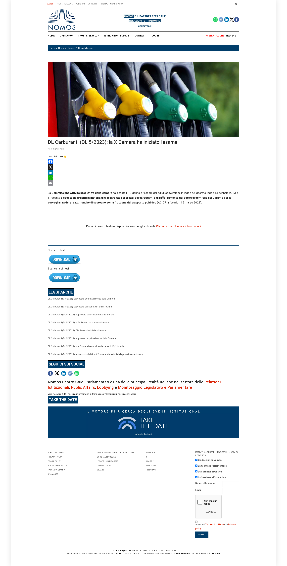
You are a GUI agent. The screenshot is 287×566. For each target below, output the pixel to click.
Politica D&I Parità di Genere (206, 553)
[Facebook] (143, 161)
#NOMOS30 (53, 474)
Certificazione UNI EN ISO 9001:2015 (140, 550)
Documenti (93, 4)
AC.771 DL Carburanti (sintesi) (143, 278)
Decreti (50, 4)
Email (198, 490)
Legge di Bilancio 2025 (107, 461)
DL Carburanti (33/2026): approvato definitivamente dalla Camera (81, 298)
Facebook (150, 452)
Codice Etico (117, 550)
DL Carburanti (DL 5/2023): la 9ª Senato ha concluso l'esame (78, 322)
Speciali (104, 4)
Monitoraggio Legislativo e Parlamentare (155, 387)
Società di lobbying (106, 457)
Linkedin (150, 461)
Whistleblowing (56, 452)
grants (100, 469)
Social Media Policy (57, 465)
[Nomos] (62, 19)
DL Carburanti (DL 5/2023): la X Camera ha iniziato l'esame (112, 142)
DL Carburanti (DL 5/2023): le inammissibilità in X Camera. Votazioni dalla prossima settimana (95, 354)
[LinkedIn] (143, 172)
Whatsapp (151, 465)
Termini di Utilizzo (214, 524)
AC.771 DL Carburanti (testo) (143, 259)
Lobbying (105, 387)
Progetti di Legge (65, 4)
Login (155, 35)
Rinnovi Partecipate (116, 35)
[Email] (143, 183)
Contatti (140, 35)
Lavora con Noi (104, 465)
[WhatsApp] (143, 177)
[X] (143, 167)
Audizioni (80, 4)
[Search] (236, 4)
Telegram (151, 469)
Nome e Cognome (205, 483)
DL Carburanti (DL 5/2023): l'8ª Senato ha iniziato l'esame (77, 330)
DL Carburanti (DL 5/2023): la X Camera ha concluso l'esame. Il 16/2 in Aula (86, 346)
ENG (234, 35)
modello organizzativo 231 (128, 553)
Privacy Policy (55, 457)
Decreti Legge (85, 48)
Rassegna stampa (56, 469)
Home (51, 35)
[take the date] (143, 422)
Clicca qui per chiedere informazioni (178, 226)
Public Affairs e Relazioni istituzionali (116, 452)
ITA (228, 35)
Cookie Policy (54, 461)
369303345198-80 (183, 553)
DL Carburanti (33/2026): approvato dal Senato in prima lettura (80, 306)
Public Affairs (83, 387)
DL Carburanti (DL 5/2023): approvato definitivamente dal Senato (81, 314)
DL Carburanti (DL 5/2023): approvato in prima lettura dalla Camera (82, 338)
